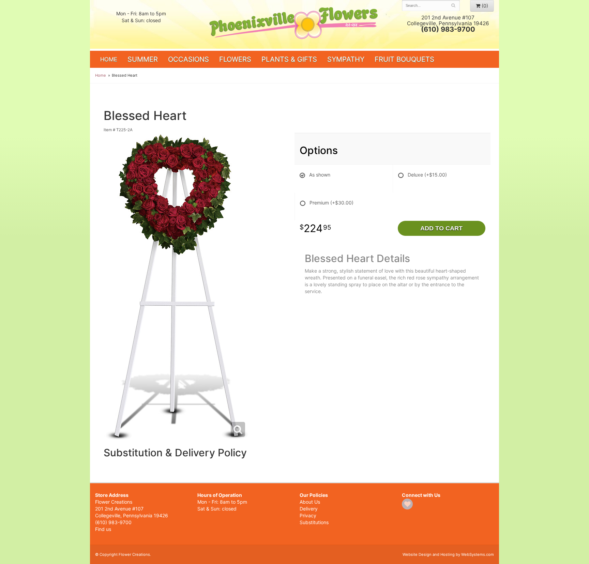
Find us (103, 529)
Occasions (188, 59)
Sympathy (345, 59)
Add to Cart (441, 228)
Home (108, 59)
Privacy (308, 515)
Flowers (235, 59)
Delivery (309, 509)
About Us (310, 502)
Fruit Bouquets (404, 59)
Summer (142, 59)
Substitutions (314, 522)
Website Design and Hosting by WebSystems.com (448, 554)
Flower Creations (294, 24)
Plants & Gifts (289, 59)
